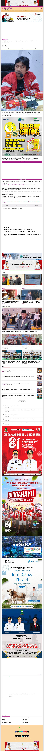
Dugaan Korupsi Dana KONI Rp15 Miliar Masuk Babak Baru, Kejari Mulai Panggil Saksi (21, 418)
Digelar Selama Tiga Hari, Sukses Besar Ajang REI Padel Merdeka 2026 (18, 229)
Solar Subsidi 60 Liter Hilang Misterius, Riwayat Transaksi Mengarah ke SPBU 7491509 (31, 287)
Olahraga (6, 39)
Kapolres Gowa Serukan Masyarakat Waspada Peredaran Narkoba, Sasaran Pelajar (10, 302)
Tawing (20, 208)
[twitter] (18, 732)
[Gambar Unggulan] (22, 80)
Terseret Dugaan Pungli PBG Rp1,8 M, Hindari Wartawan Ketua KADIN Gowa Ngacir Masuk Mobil (31, 302)
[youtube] (26, 732)
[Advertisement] (22, 29)
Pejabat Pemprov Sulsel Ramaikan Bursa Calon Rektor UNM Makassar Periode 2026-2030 (22, 422)
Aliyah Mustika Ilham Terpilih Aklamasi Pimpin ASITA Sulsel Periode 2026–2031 (19, 184)
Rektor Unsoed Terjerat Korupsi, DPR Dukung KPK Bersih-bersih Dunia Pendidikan (17, 370)
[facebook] (16, 732)
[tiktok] (28, 732)
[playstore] (25, 736)
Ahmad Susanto (8, 208)
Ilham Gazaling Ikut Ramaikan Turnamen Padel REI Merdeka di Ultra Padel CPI (19, 231)
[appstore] (18, 736)
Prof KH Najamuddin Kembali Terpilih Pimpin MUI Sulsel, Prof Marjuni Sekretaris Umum (19, 331)
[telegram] (22, 732)
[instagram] (24, 732)
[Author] (3, 46)
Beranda (3, 39)
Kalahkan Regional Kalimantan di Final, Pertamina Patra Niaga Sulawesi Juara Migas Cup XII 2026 (22, 235)
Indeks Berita (22, 401)
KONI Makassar (15, 208)
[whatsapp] (20, 732)
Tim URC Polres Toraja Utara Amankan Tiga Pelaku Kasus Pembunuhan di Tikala (11, 287)
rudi (5, 45)
